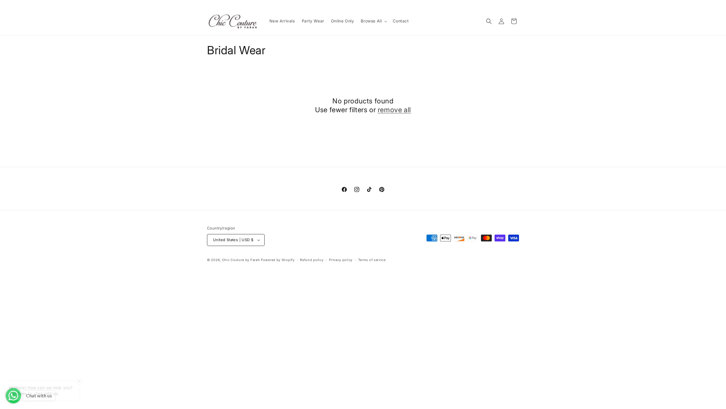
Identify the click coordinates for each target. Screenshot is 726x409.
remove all (394, 110)
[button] (373, 21)
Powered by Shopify (278, 260)
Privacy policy (341, 260)
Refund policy (311, 260)
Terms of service (372, 260)
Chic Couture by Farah (241, 260)
